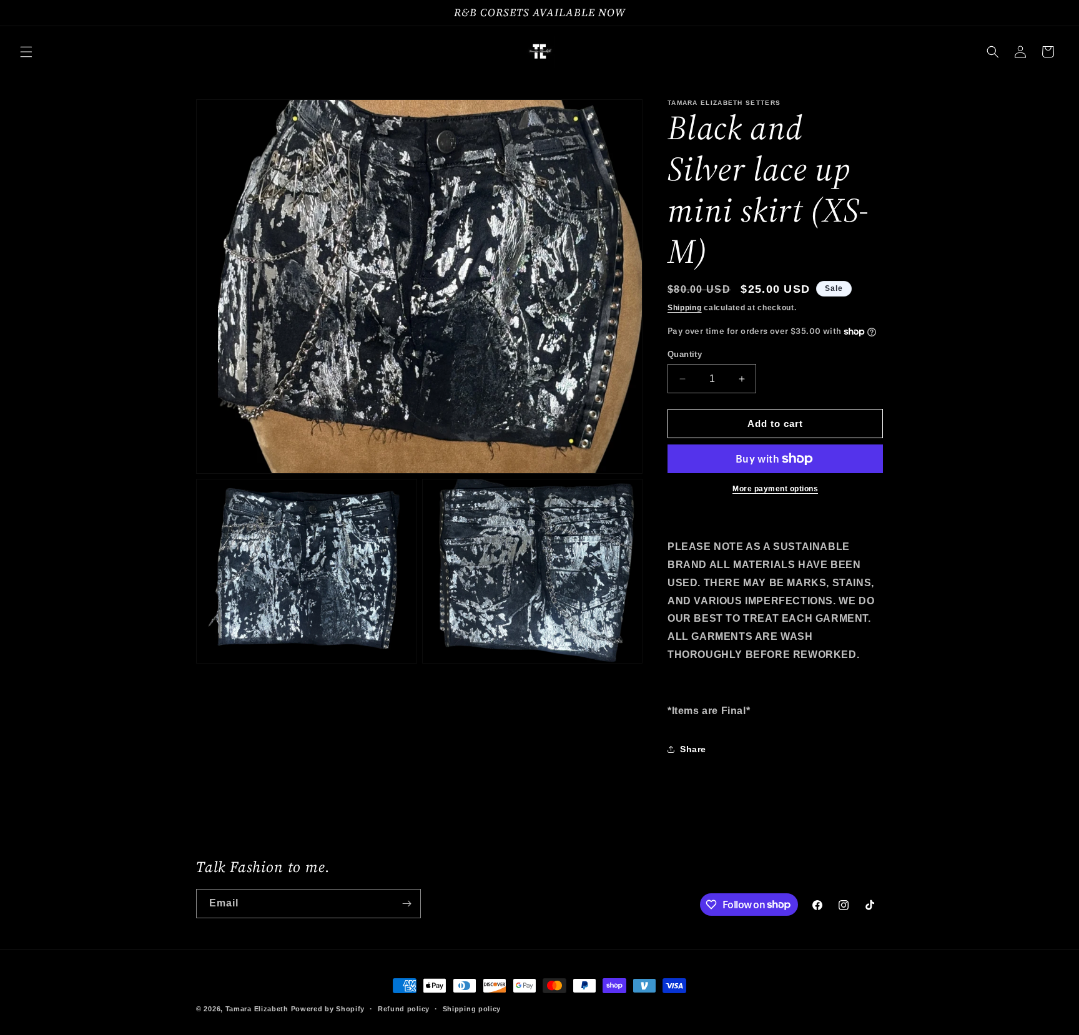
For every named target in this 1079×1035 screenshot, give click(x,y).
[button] (26, 52)
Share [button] (693, 749)
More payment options (775, 488)
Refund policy (404, 1008)
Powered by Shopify (328, 1009)
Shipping (685, 307)
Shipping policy (472, 1008)
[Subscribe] (406, 903)
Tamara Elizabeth (256, 1009)
